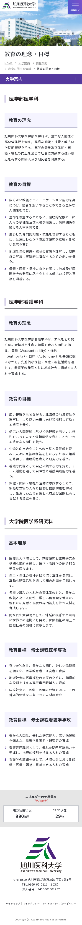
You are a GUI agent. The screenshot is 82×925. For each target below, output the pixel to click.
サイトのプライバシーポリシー (59, 903)
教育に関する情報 (19, 69)
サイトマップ (13, 903)
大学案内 (24, 63)
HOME (9, 63)
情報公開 (41, 63)
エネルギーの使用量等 (41, 798)
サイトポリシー (31, 903)
